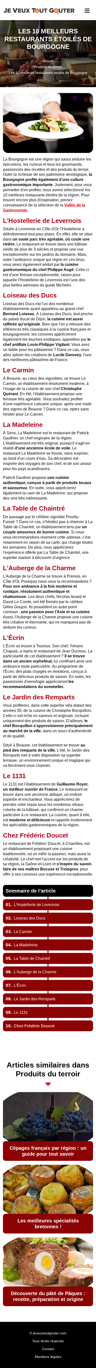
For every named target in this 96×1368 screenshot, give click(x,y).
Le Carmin (19, 932)
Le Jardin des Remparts (30, 999)
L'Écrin (16, 985)
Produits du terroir (48, 67)
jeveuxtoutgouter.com (49, 1333)
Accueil (48, 61)
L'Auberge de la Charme (31, 972)
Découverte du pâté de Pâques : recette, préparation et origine (48, 1296)
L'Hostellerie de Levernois (32, 905)
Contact (48, 1349)
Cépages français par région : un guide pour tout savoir (48, 1151)
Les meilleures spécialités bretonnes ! (48, 1223)
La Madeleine (22, 945)
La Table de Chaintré (28, 958)
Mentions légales (48, 1357)
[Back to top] (82, 1354)
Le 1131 (17, 1012)
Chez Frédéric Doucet (30, 1026)
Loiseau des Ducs (25, 918)
